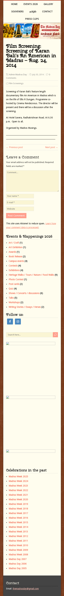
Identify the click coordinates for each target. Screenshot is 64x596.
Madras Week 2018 (18, 508)
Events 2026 (30, 4)
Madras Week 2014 (18, 527)
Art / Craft (14, 242)
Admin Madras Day (18, 74)
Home (14, 4)
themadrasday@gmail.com (26, 588)
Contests (13, 265)
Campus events (16, 261)
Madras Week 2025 (18, 476)
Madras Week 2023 (18, 485)
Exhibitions (14, 270)
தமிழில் (33, 11)
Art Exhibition (15, 247)
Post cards (14, 284)
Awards (12, 252)
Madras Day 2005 (18, 568)
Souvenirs (17, 11)
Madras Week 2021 (18, 495)
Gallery (48, 4)
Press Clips (32, 19)
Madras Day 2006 (18, 563)
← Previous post (14, 147)
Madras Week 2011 (18, 540)
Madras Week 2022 (18, 490)
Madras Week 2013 (18, 531)
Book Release (15, 256)
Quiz (11, 288)
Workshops (14, 302)
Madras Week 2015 (18, 522)
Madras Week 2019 (18, 504)
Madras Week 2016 (18, 517)
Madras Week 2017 (18, 513)
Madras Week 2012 (18, 536)
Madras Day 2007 (18, 559)
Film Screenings (16, 83)
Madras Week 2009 (18, 550)
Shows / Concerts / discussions (24, 293)
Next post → (51, 147)
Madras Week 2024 (18, 481)
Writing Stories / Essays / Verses (25, 307)
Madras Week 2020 (18, 499)
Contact (47, 11)
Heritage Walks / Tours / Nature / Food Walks (31, 274)
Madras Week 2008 (18, 554)
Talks (11, 297)
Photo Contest (16, 279)
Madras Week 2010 (18, 545)
